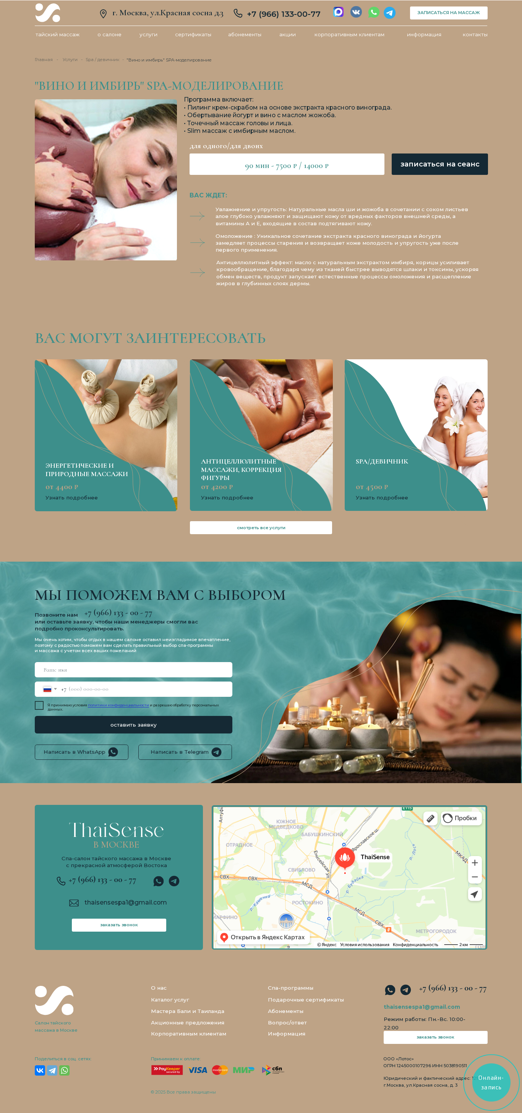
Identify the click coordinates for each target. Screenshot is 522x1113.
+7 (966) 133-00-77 (284, 14)
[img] (48, 12)
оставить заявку (133, 725)
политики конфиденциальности (118, 705)
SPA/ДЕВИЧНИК (382, 461)
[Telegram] (52, 1070)
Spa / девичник (103, 59)
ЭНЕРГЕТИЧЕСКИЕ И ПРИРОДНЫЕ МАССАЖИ (86, 469)
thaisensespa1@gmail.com (125, 902)
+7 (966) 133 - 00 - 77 (102, 879)
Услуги (70, 59)
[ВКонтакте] (40, 1070)
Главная (44, 59)
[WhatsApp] (64, 1070)
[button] (440, 164)
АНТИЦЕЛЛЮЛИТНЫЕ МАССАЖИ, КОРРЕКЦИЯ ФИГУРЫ (241, 469)
